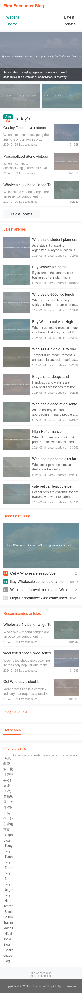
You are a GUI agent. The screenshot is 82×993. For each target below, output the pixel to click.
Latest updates (21, 214)
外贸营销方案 (8, 823)
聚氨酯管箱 (7, 763)
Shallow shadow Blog (9, 955)
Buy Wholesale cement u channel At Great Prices (52, 269)
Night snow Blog (7, 939)
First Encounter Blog (23, 6)
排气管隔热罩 (8, 796)
